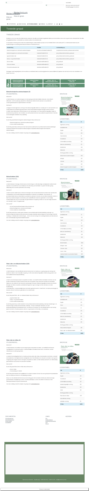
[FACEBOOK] (54, 24)
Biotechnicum (13, 13)
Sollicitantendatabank (30, 418)
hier (72, 7)
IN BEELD (42, 24)
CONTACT (50, 24)
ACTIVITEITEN (12, 24)
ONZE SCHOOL (22, 24)
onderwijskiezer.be (35, 133)
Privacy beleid (8, 421)
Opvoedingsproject (9, 419)
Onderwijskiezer (49, 419)
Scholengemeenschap (50, 421)
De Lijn (47, 423)
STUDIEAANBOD (33, 24)
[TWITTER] (57, 24)
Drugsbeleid (8, 422)
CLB (46, 422)
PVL (46, 418)
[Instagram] (62, 24)
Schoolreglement (9, 418)
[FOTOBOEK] (59, 24)
